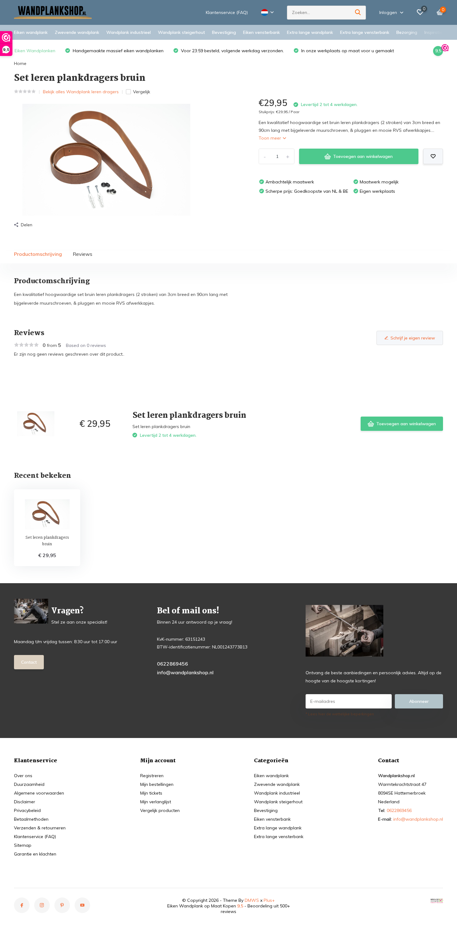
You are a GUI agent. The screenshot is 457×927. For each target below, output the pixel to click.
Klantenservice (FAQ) (227, 12)
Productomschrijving (38, 254)
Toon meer (270, 138)
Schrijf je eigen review (412, 338)
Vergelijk (141, 92)
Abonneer (419, 701)
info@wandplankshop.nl (185, 672)
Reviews (82, 254)
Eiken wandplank (31, 32)
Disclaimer (24, 802)
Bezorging (406, 32)
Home (20, 63)
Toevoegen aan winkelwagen (363, 156)
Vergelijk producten (160, 810)
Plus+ (269, 900)
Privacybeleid (27, 810)
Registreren (152, 775)
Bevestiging (224, 32)
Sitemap (22, 845)
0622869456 (172, 664)
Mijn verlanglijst (155, 802)
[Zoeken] (358, 13)
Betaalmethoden (31, 819)
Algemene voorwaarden (39, 793)
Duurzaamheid (29, 784)
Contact (29, 662)
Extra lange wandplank (310, 32)
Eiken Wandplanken (35, 50)
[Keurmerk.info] (437, 900)
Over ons (23, 775)
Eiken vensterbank (261, 32)
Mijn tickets (151, 793)
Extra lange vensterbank (364, 32)
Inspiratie (433, 32)
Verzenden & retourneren (40, 828)
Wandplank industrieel (128, 32)
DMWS (252, 900)
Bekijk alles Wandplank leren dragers (81, 92)
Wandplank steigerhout (181, 32)
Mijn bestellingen (156, 784)
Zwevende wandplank (77, 32)
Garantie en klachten (35, 854)
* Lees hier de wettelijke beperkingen (340, 714)
